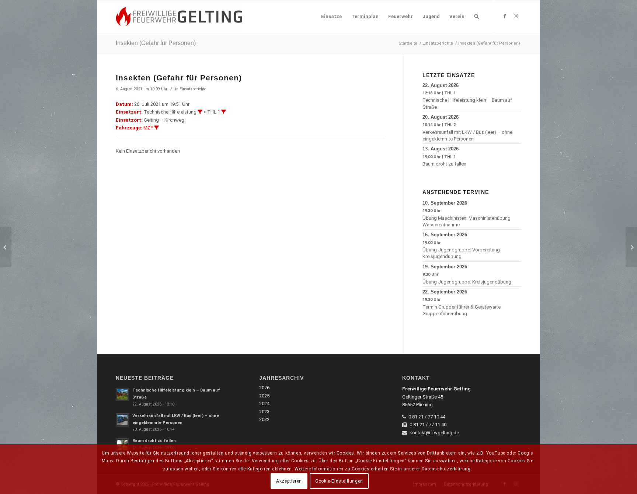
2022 (264, 419)
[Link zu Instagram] (515, 16)
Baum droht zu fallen (444, 164)
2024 (264, 403)
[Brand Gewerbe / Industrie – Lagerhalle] (5, 247)
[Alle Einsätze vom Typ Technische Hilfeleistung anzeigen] (200, 111)
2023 (264, 411)
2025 (264, 396)
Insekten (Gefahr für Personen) (156, 43)
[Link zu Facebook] (504, 16)
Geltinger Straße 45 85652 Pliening (436, 396)
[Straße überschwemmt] (631, 247)
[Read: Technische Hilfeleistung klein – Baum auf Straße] (122, 394)
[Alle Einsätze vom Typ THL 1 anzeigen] (223, 111)
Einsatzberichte (193, 89)
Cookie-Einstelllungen (339, 481)
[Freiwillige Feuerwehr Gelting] (179, 16)
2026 (264, 387)
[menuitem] (331, 16)
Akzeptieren (289, 481)
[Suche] (476, 16)
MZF (148, 128)
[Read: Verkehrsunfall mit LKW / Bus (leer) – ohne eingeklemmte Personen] (122, 420)
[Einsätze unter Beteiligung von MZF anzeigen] (156, 127)
